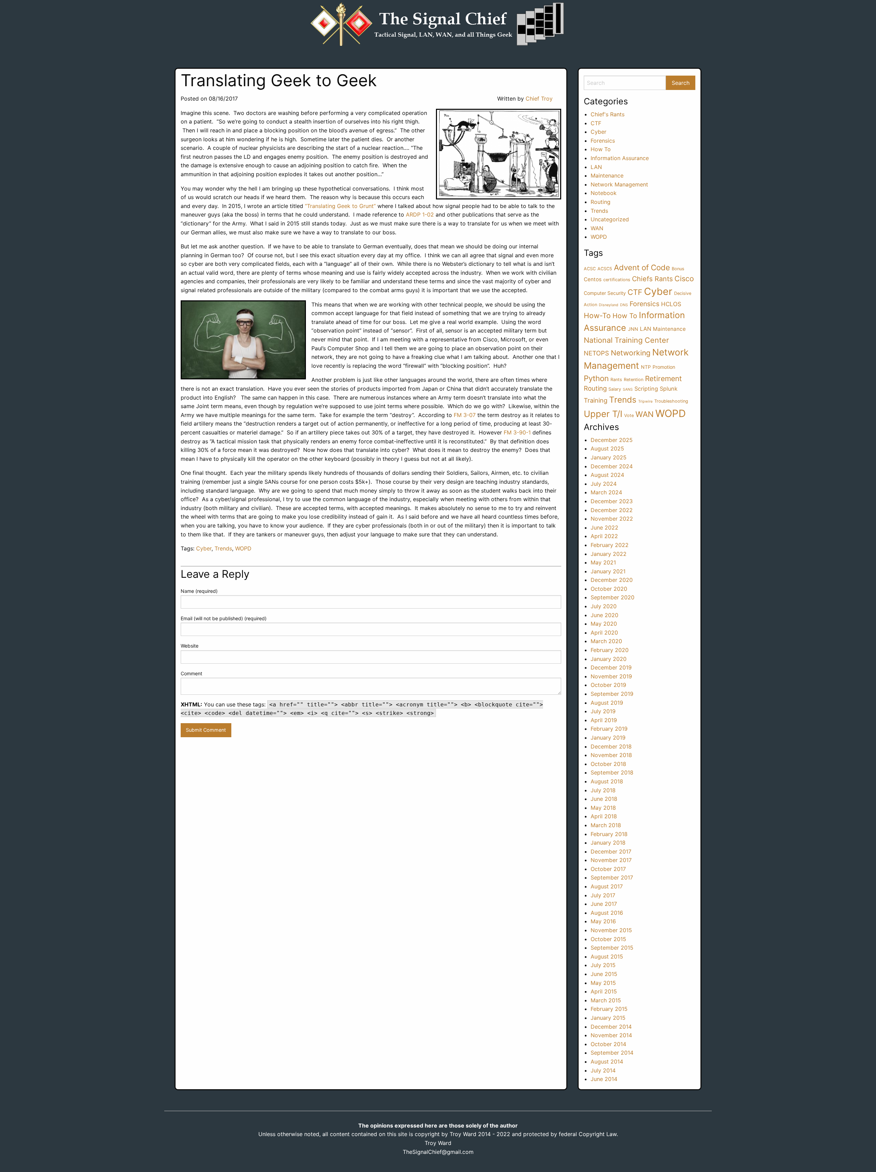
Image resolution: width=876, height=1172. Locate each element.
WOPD (243, 548)
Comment (191, 673)
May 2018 (603, 807)
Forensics (603, 140)
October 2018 (608, 763)
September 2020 (612, 597)
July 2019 (603, 711)
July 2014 (603, 1070)
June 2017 (604, 903)
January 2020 (609, 658)
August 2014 (607, 1061)
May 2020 (604, 623)
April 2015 (604, 991)
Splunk (669, 388)
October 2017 (608, 868)
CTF (596, 123)
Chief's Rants (607, 114)
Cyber (203, 548)
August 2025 (607, 448)
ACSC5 (604, 268)
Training (595, 400)
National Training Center (626, 340)
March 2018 (606, 825)
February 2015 (609, 1008)
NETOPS (596, 353)
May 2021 (603, 562)
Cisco (684, 278)
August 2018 (607, 781)
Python (596, 378)
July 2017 (603, 895)
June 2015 (604, 974)
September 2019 (612, 693)
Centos (593, 279)
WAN (597, 228)
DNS (624, 305)
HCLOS (671, 304)
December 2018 (611, 746)
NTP (646, 367)
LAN (596, 167)
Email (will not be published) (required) (224, 618)
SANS (628, 389)
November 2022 (612, 518)
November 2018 (611, 755)
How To (601, 149)
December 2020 (612, 579)
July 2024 (604, 483)
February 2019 (609, 728)
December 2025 (612, 440)
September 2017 (612, 877)
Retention (633, 379)
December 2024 (612, 466)
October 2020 (609, 588)
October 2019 (608, 684)
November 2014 (611, 1035)
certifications (616, 279)
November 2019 (611, 676)
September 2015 (612, 947)
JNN (633, 329)
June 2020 (604, 615)
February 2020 (610, 650)
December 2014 (611, 1026)
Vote (629, 415)
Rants (616, 379)
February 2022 (610, 545)
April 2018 (604, 816)
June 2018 (604, 798)
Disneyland (608, 305)
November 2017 (611, 860)
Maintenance (607, 175)
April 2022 (604, 536)
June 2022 (604, 527)
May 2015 (603, 982)
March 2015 (606, 1000)
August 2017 (607, 886)
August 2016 (607, 912)
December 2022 (612, 510)
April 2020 (604, 632)
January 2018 (608, 842)
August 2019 (607, 702)
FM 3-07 (465, 415)
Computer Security (605, 293)
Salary (614, 389)
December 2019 (611, 667)
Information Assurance (620, 158)
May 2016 (603, 921)
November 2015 (611, 930)
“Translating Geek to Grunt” (340, 206)
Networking (630, 353)
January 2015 (608, 1017)
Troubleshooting (671, 401)
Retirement (663, 378)
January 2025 (609, 457)
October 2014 (608, 1044)
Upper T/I (603, 413)
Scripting (646, 388)
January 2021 (608, 571)
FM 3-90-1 (517, 432)
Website (189, 646)
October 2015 (608, 939)
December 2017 (611, 851)
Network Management (619, 184)
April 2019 (604, 720)
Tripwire (645, 401)
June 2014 (604, 1079)
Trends (223, 548)
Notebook (604, 193)
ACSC (590, 268)
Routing (600, 201)
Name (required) (199, 591)
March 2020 (606, 641)
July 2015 (603, 965)
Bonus (678, 268)
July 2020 (604, 606)
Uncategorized (610, 219)
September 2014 (612, 1052)
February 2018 (609, 834)
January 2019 (608, 737)
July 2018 (603, 790)
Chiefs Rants (652, 279)
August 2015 (607, 956)
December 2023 (612, 501)
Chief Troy (539, 98)
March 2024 (606, 492)
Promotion (664, 367)
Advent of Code (642, 267)
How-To (597, 315)
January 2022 (609, 553)
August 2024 (607, 474)
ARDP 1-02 (420, 214)
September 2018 (612, 772)
